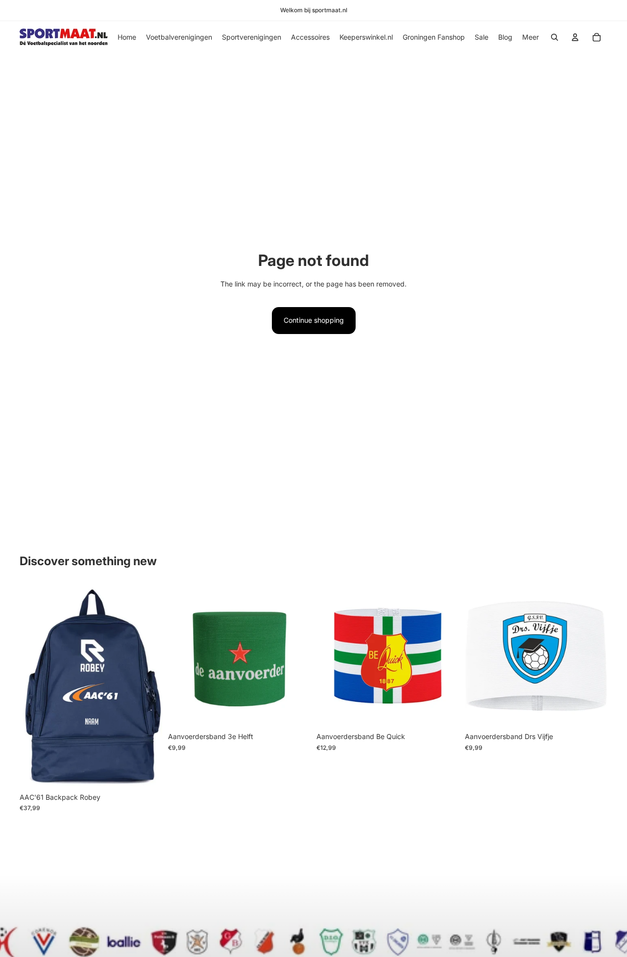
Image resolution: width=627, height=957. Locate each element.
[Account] (575, 37)
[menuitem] (530, 37)
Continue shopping (314, 320)
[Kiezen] (444, 712)
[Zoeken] (554, 37)
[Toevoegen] (295, 712)
